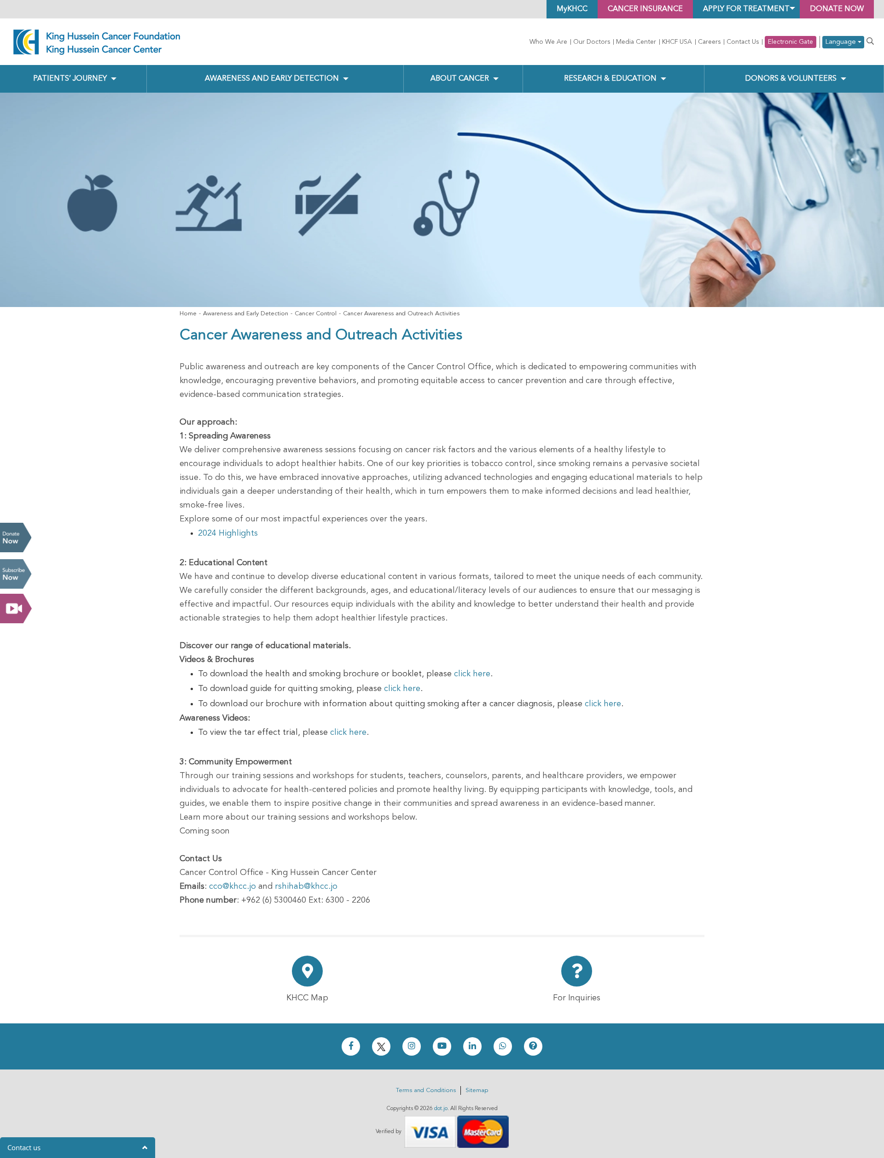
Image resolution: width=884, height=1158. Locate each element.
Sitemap (476, 1090)
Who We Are (548, 42)
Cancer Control (316, 314)
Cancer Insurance (645, 9)
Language (841, 42)
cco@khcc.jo (232, 886)
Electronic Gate (790, 42)
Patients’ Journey (70, 79)
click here (472, 674)
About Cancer (459, 79)
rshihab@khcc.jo (306, 886)
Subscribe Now (15, 574)
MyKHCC (572, 9)
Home (188, 314)
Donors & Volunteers (791, 79)
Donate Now (15, 537)
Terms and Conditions (426, 1090)
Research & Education (610, 79)
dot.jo (441, 1108)
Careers (709, 42)
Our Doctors (591, 42)
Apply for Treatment (746, 9)
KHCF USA (677, 42)
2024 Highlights (228, 533)
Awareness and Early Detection (272, 79)
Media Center (636, 42)
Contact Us (743, 42)
